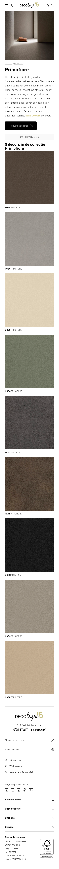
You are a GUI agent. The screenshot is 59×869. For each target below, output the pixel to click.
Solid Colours (33, 115)
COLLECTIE (8, 63)
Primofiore (18, 63)
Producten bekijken (18, 125)
